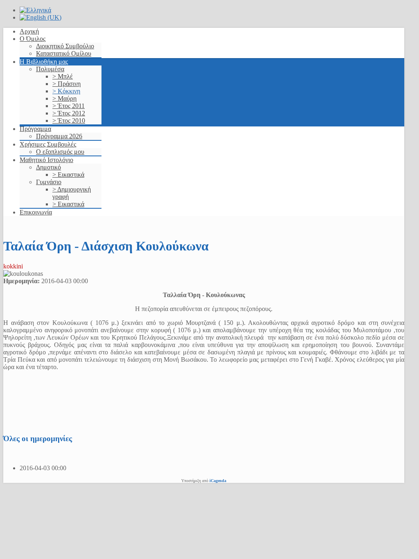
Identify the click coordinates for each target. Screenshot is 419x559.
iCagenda (218, 480)
